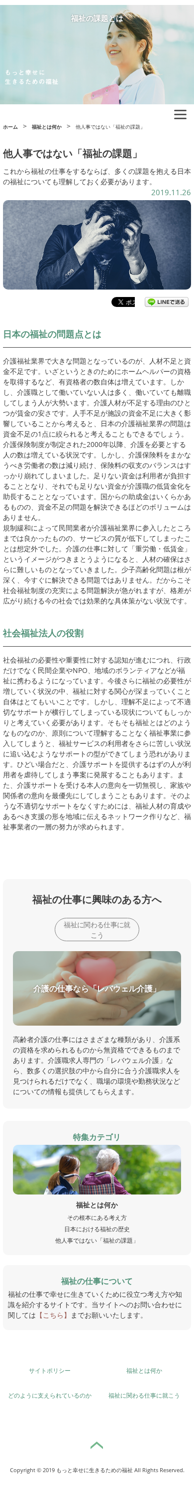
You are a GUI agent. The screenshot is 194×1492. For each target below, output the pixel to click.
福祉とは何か (144, 1370)
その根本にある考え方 (97, 1217)
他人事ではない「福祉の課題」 (97, 1240)
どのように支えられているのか (50, 1395)
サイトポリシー (50, 1370)
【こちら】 (53, 1315)
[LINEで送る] (167, 302)
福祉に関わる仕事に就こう (97, 930)
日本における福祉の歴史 (97, 1229)
